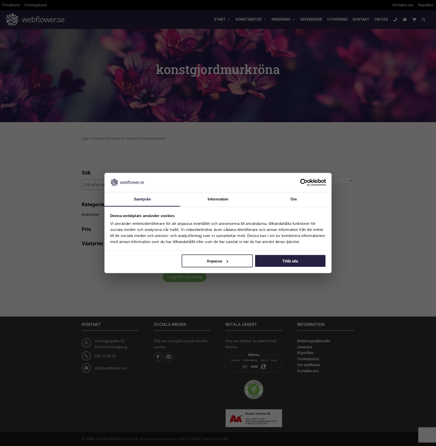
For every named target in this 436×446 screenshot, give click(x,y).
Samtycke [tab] (142, 199)
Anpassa (214, 261)
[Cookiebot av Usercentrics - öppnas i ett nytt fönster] (304, 182)
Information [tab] (218, 199)
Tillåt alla (290, 261)
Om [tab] (293, 199)
